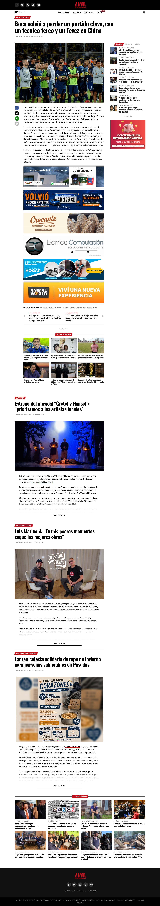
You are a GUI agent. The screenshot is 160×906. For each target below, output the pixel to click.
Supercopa (88, 308)
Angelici (44, 308)
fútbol (65, 308)
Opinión (100, 12)
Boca (51, 308)
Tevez (96, 308)
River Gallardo (76, 308)
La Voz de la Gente (64, 12)
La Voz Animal (88, 12)
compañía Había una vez (42, 482)
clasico (58, 308)
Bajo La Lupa (77, 12)
